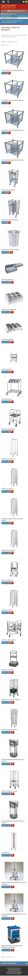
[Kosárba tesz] (9, 73)
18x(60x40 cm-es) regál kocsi (8, 550)
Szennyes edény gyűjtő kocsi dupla (9, 219)
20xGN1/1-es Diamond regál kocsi (9, 729)
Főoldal (3, 21)
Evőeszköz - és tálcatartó (7, 669)
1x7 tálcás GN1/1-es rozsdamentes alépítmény (12, 70)
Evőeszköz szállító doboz (7, 279)
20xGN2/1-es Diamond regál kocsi (9, 791)
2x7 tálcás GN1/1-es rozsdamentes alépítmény (12, 130)
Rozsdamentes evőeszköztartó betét (10, 249)
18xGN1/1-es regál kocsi (7, 488)
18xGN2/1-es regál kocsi (7, 610)
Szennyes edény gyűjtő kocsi (8, 189)
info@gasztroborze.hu (9, 14)
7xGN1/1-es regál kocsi (6, 580)
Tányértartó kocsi (5, 852)
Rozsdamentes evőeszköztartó (8, 309)
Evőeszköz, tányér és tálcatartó (8, 22)
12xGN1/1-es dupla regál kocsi (8, 639)
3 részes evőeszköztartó (7, 339)
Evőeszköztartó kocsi (6, 369)
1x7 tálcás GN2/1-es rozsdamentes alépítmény (12, 100)
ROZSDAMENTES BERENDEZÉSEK (14, 21)
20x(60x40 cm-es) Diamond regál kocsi (10, 699)
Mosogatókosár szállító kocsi (8, 429)
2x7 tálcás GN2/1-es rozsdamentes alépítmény (12, 160)
